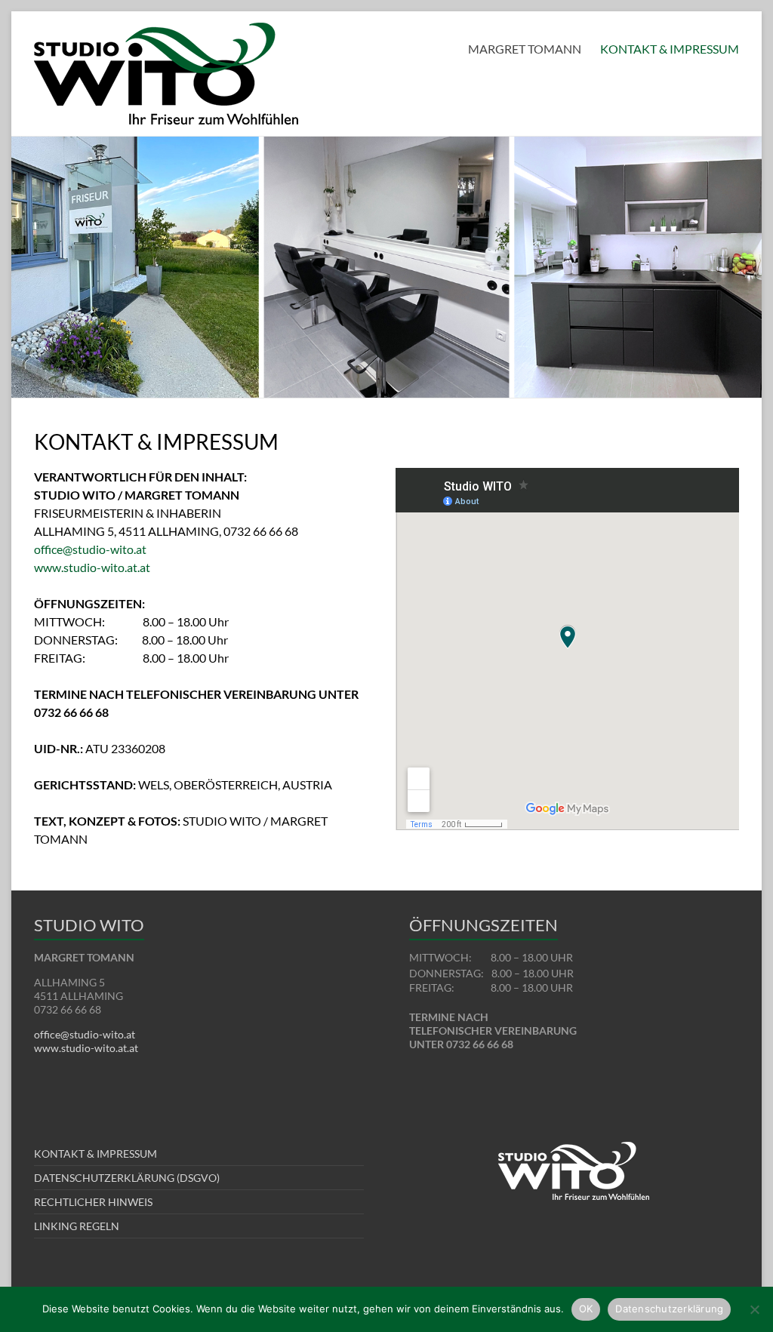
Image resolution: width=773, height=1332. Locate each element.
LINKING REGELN (76, 1226)
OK (586, 1309)
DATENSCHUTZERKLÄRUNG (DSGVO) (127, 1177)
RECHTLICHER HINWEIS (93, 1201)
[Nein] (754, 1309)
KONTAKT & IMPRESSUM (669, 49)
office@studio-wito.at (90, 549)
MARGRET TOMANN (524, 49)
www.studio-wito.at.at (92, 567)
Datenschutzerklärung (669, 1309)
